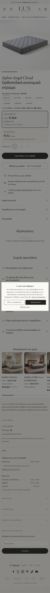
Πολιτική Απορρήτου (38, 297)
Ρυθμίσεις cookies (25, 307)
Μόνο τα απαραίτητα (14, 302)
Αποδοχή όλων (36, 302)
